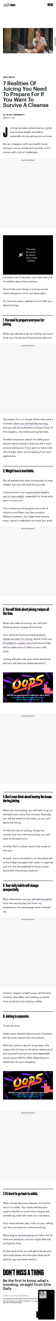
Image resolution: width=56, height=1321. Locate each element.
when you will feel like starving (30, 423)
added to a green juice (19, 643)
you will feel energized (39, 899)
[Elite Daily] (9, 5)
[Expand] (41, 1292)
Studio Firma (55, 42)
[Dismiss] (51, 1292)
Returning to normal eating (18, 1235)
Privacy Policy (17, 1302)
